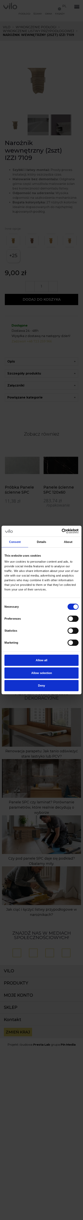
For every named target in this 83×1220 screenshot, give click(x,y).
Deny (41, 685)
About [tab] (68, 541)
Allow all (41, 660)
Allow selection (41, 673)
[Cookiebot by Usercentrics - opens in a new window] (62, 531)
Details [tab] (41, 541)
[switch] (73, 619)
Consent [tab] (15, 541)
